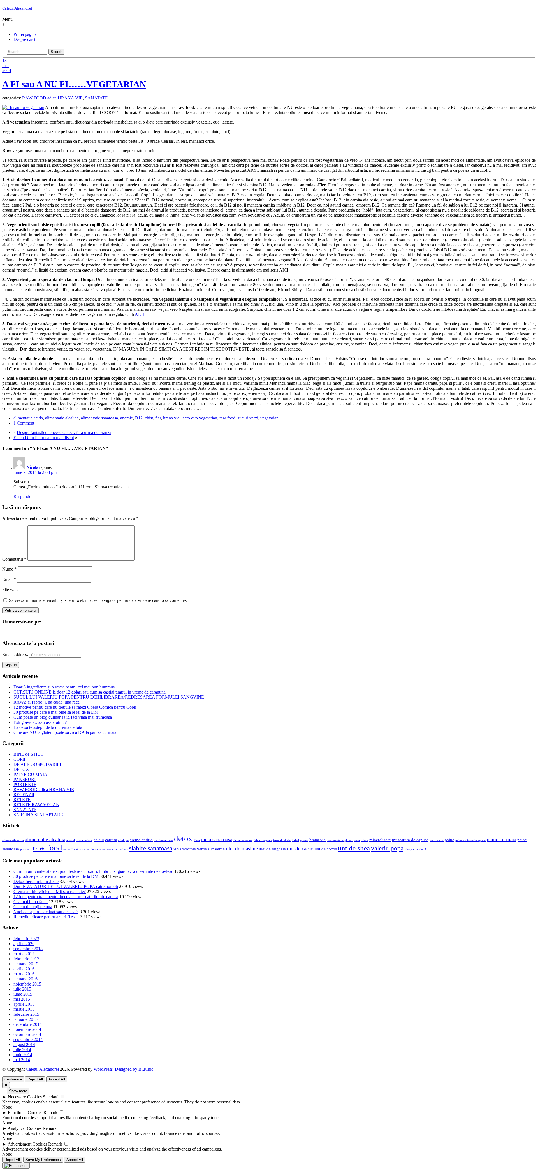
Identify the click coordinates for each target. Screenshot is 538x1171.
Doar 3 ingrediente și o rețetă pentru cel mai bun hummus (64, 687)
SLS (176, 849)
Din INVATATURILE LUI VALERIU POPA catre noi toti (65, 886)
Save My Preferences (43, 1160)
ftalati (295, 840)
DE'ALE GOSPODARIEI (37, 764)
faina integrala (263, 840)
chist (149, 418)
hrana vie (171, 418)
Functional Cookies (25, 1112)
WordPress (103, 1069)
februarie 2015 (26, 1014)
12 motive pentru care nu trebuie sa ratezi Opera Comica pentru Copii (74, 707)
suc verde (216, 849)
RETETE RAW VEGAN (36, 804)
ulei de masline (242, 849)
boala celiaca (84, 840)
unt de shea (354, 848)
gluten (304, 840)
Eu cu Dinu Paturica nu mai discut (43, 437)
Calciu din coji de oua (32, 906)
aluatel (70, 840)
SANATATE (96, 98)
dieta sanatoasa (216, 839)
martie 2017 (23, 953)
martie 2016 (23, 973)
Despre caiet (24, 39)
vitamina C (420, 849)
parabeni (25, 849)
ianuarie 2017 (25, 963)
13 (4, 60)
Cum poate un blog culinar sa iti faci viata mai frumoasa (62, 717)
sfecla (124, 849)
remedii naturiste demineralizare (84, 849)
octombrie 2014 (27, 1034)
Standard (51, 1097)
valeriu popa (387, 848)
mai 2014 (21, 1059)
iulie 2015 (22, 989)
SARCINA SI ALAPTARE (38, 814)
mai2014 (6, 68)
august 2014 (24, 1044)
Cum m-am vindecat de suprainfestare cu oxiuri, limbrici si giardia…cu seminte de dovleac (93, 871)
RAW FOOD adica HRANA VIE (52, 98)
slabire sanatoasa (150, 848)
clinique (123, 840)
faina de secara (242, 840)
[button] (5, 24)
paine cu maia (501, 839)
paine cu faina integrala (470, 840)
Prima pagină (25, 34)
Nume (9, 569)
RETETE (22, 799)
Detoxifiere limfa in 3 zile (36, 881)
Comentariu (14, 559)
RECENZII (23, 794)
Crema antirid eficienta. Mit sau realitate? (49, 891)
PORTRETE (24, 784)
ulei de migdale (272, 849)
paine (449, 839)
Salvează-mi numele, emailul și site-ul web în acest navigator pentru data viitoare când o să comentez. (98, 600)
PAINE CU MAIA (30, 774)
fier (158, 418)
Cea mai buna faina (30, 901)
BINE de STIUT (28, 754)
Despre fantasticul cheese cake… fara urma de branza (64, 432)
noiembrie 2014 (27, 1029)
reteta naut (112, 849)
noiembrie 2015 (27, 984)
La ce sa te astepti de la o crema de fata (47, 727)
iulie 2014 (22, 1049)
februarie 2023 (26, 938)
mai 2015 (21, 999)
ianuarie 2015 (25, 1019)
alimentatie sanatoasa (99, 418)
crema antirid (141, 839)
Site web (10, 589)
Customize (13, 1079)
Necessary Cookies (25, 1097)
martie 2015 (23, 1009)
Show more (18, 1091)
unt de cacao (300, 849)
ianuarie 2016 (25, 979)
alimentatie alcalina (62, 418)
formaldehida (282, 840)
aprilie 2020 (23, 943)
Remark (50, 1112)
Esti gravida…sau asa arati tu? (40, 722)
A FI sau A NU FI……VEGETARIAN (74, 84)
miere (364, 840)
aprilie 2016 (23, 968)
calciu (99, 839)
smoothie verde (193, 849)
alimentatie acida (28, 418)
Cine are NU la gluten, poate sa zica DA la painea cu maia (64, 732)
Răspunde (22, 496)
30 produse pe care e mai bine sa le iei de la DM (55, 712)
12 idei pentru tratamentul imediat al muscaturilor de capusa (65, 896)
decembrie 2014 (27, 1024)
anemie (126, 418)
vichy (408, 849)
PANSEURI (24, 779)
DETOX (21, 769)
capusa (111, 839)
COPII (19, 759)
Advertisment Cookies (27, 1144)
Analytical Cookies (24, 1128)
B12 (139, 418)
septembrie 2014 (28, 1039)
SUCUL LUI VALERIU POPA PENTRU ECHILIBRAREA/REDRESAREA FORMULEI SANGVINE (108, 697)
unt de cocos (326, 849)
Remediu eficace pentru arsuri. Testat (46, 916)
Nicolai (33, 467)
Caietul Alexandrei (17, 8)
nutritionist (437, 840)
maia (357, 840)
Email (9, 579)
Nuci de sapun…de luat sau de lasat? (45, 911)
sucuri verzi (248, 418)
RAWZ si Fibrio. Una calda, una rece (46, 702)
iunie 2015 (22, 994)
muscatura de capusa (410, 839)
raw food (227, 418)
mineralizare (380, 839)
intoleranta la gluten (340, 840)
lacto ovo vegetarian (199, 418)
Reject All (35, 1079)
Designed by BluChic (134, 1069)
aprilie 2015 (23, 1004)
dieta (197, 840)
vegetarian (269, 418)
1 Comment (23, 423)
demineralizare (163, 840)
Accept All (56, 1079)
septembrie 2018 (28, 948)
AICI (139, 314)
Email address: (15, 654)
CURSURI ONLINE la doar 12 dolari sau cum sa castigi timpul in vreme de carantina (89, 692)
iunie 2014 (22, 1054)
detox (183, 838)
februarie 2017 (26, 958)
